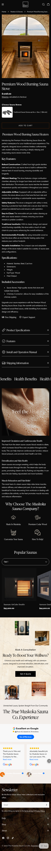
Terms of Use (28, 811)
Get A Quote (25, 674)
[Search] (43, 4)
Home (4, 11)
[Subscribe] (46, 804)
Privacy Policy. (40, 811)
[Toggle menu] (2, 4)
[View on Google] (7, 765)
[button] (49, 761)
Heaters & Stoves (16, 11)
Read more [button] (7, 759)
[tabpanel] (25, 590)
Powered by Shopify (39, 845)
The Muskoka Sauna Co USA (19, 845)
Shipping (5, 97)
